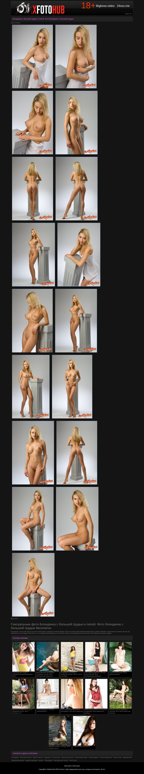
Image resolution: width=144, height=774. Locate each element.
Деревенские (127, 758)
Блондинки (15, 758)
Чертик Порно (15, 23)
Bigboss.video (105, 5)
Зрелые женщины (32, 761)
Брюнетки (47, 758)
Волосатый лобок (81, 758)
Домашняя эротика (18, 761)
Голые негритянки (106, 758)
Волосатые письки (68, 758)
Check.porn (76, 766)
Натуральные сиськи (61, 761)
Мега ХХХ (14, 618)
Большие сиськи (25, 758)
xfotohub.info (51, 769)
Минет (41, 761)
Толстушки (73, 761)
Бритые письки (38, 758)
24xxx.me (123, 5)
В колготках (56, 758)
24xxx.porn (67, 766)
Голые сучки (117, 758)
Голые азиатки (94, 758)
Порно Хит (128, 14)
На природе (49, 761)
